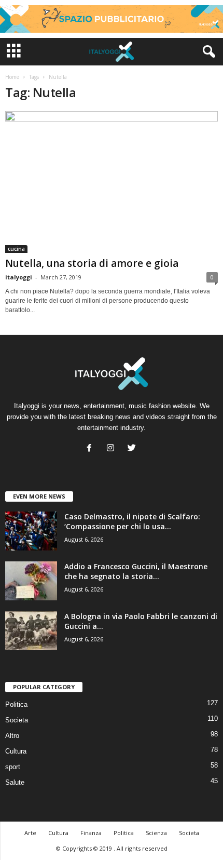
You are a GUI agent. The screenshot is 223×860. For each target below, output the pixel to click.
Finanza (91, 833)
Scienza (156, 833)
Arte (30, 833)
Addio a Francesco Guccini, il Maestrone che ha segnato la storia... (135, 571)
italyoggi (18, 277)
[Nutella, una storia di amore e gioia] (111, 182)
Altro (12, 736)
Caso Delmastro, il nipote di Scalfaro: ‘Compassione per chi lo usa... (132, 521)
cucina (16, 248)
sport (12, 767)
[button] (207, 52)
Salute (14, 782)
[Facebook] (91, 449)
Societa (16, 720)
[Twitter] (133, 449)
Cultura (15, 751)
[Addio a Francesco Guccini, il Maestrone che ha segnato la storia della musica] (31, 580)
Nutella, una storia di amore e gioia (91, 263)
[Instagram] (112, 449)
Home (12, 76)
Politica (16, 704)
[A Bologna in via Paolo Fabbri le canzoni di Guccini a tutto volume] (31, 630)
